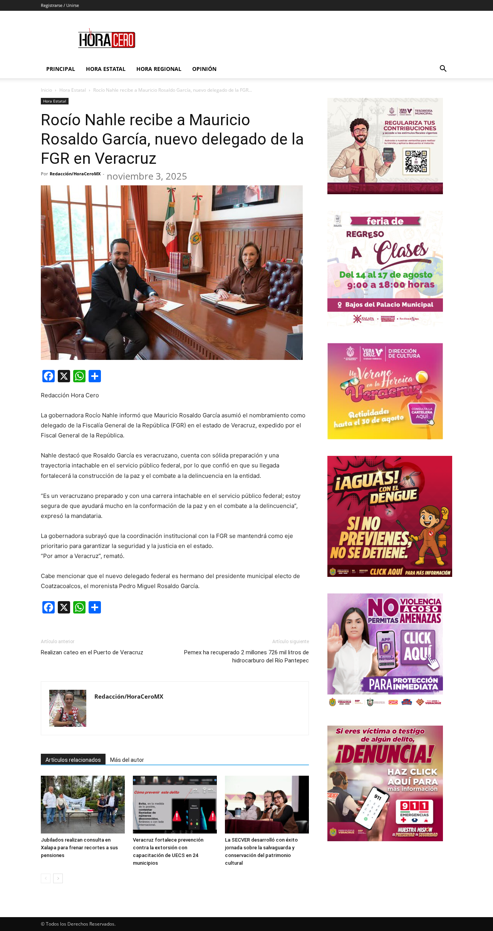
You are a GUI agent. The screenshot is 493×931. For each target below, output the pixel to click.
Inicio (46, 90)
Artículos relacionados (73, 760)
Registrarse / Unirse (60, 5)
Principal (60, 68)
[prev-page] (45, 878)
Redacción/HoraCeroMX (75, 173)
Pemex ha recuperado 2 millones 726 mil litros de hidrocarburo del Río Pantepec (246, 656)
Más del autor (127, 760)
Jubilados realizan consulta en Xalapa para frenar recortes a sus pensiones (79, 847)
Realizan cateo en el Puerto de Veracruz (92, 652)
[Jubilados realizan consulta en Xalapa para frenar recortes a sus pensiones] (83, 805)
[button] (443, 69)
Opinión (204, 68)
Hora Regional (158, 68)
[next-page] (58, 878)
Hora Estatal (106, 68)
